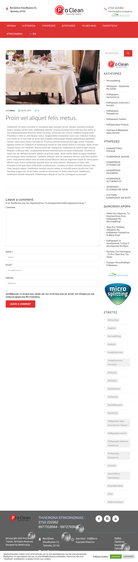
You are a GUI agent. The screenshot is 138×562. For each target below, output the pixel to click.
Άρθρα (118, 538)
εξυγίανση (113, 413)
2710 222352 (116, 7)
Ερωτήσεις (120, 545)
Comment (10, 207)
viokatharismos (115, 352)
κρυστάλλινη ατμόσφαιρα (114, 475)
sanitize (111, 344)
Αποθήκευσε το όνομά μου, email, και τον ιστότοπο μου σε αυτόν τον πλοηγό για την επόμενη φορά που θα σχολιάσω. (50, 295)
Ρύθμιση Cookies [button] (100, 556)
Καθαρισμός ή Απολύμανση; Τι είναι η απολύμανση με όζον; (117, 243)
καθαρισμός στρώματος (113, 455)
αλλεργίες (112, 380)
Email (9, 265)
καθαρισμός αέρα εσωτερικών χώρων (117, 423)
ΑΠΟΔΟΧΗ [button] (116, 556)
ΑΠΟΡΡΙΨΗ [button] (128, 556)
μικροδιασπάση (115, 486)
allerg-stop (113, 320)
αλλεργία (112, 372)
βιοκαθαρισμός (115, 405)
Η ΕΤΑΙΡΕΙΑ (28, 25)
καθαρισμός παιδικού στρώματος (118, 443)
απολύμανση (114, 389)
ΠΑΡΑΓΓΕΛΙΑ (110, 25)
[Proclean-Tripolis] (69, 10)
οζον (110, 494)
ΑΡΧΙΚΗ (11, 25)
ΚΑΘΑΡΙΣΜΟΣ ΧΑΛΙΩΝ (117, 156)
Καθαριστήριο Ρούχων (117, 124)
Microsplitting (113, 80)
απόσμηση (113, 397)
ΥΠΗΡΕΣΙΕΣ (49, 25)
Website (9, 278)
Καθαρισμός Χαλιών (116, 119)
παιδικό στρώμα (115, 502)
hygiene (111, 328)
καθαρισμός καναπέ (117, 433)
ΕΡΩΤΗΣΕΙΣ (68, 25)
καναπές (112, 465)
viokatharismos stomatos (115, 362)
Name (9, 251)
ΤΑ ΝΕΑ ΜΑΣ (89, 25)
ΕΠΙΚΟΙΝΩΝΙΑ (15, 33)
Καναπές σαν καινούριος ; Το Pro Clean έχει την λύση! (118, 254)
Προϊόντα (119, 541)
